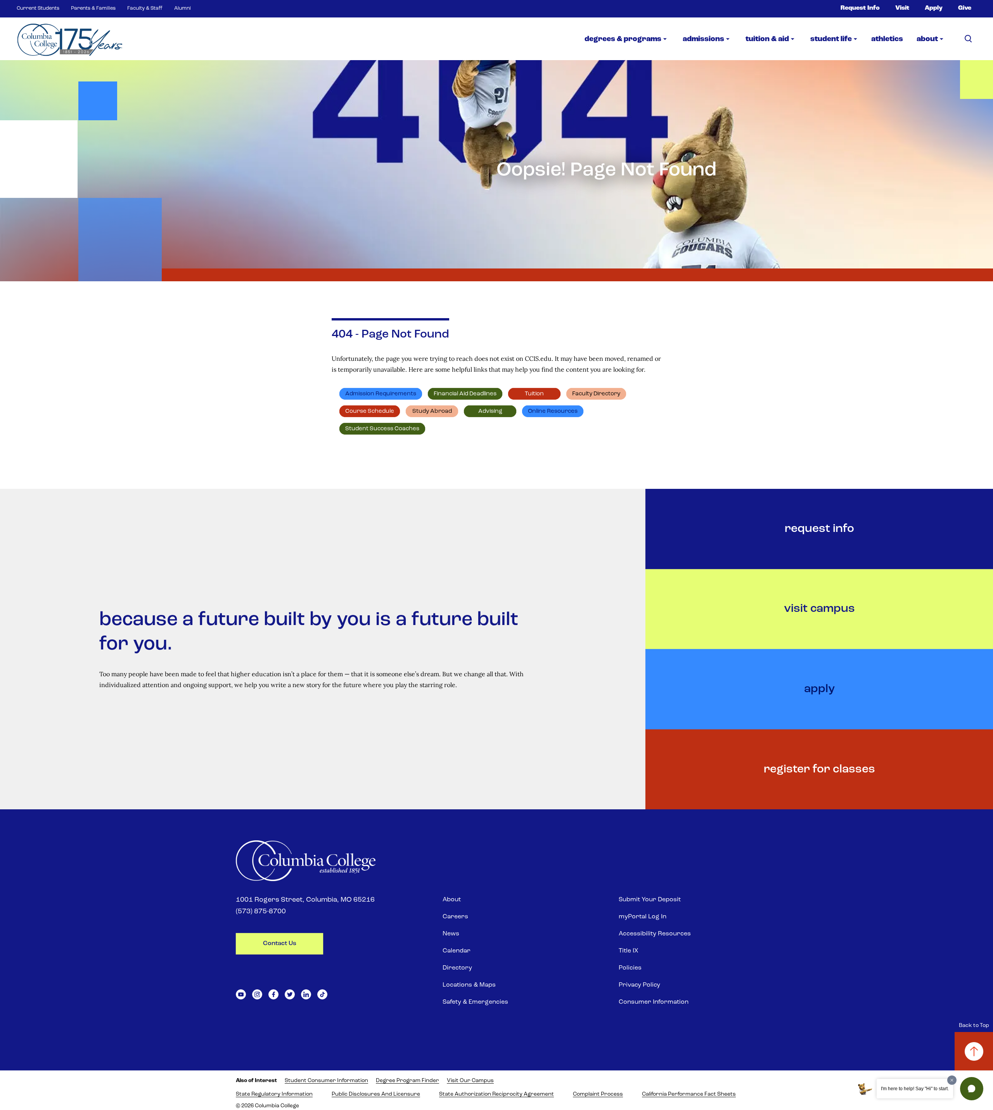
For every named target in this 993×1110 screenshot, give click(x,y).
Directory (457, 968)
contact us (279, 943)
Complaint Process (598, 1094)
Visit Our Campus (470, 1081)
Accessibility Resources (655, 934)
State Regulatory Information (274, 1094)
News (451, 934)
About (452, 900)
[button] (971, 1088)
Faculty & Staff (145, 8)
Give (964, 8)
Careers (455, 917)
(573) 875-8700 (261, 911)
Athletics (887, 39)
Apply (934, 8)
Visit (902, 8)
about (927, 39)
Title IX (628, 951)
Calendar (457, 951)
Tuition (534, 394)
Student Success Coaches (382, 429)
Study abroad (432, 411)
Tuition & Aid (767, 39)
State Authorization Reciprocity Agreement (496, 1094)
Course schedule (369, 411)
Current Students (38, 8)
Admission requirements (380, 394)
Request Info (860, 8)
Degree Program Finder (407, 1081)
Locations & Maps (469, 985)
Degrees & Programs (623, 39)
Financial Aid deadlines (465, 394)
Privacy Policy (639, 985)
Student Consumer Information (326, 1081)
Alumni (182, 8)
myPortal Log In (642, 917)
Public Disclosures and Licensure (376, 1094)
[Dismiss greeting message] (952, 1080)
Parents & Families (93, 8)
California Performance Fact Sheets (689, 1094)
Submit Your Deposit (650, 900)
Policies (630, 968)
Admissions (703, 39)
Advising (490, 411)
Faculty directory (596, 394)
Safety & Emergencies (475, 1002)
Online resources (553, 411)
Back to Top (974, 1026)
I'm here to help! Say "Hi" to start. (915, 1088)
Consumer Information (654, 1002)
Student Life (831, 39)
